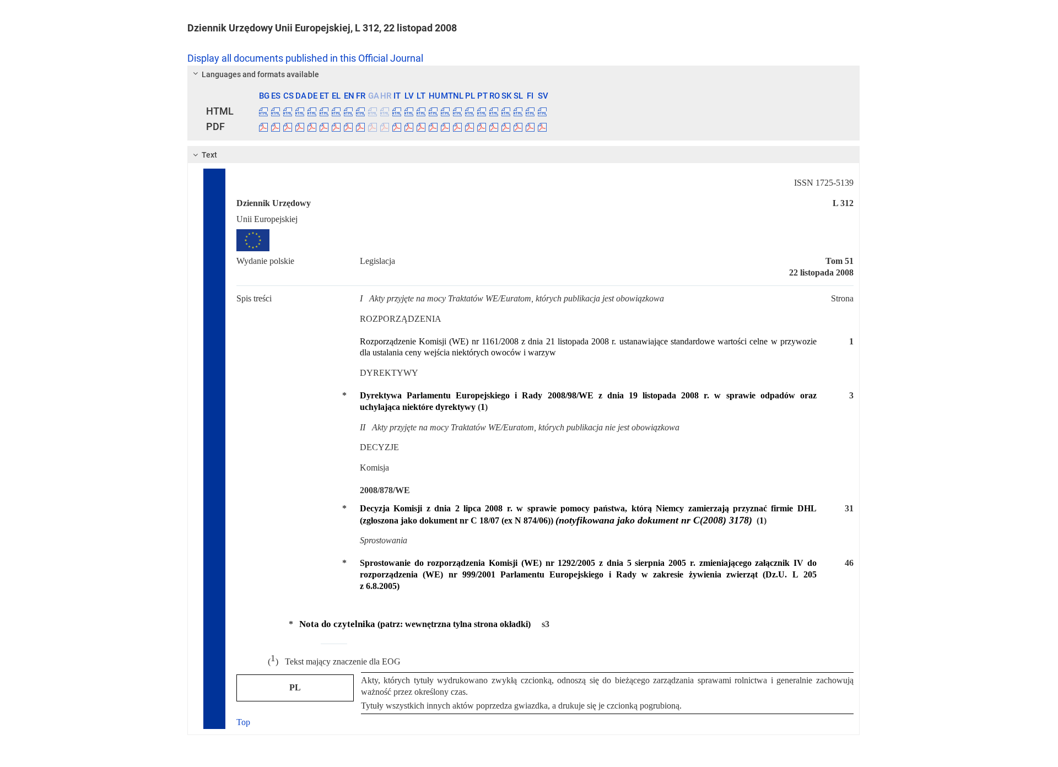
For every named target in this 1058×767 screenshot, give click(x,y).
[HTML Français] (360, 111)
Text (209, 154)
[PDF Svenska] (542, 127)
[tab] (523, 74)
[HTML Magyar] (433, 111)
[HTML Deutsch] (311, 111)
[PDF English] (348, 127)
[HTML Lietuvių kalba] (421, 111)
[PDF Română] (493, 127)
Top (243, 722)
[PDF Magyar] (433, 127)
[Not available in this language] (372, 111)
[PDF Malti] (445, 127)
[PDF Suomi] (530, 127)
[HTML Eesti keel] (324, 111)
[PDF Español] (275, 127)
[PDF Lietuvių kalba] (421, 127)
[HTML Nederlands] (457, 111)
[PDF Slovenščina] (518, 127)
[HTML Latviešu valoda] (408, 111)
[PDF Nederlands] (457, 127)
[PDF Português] (481, 127)
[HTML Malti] (445, 111)
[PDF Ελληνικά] (336, 127)
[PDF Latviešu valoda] (408, 127)
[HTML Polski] (469, 111)
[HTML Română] (493, 111)
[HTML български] (263, 111)
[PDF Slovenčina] (505, 127)
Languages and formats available (260, 74)
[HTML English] (348, 111)
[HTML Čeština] (287, 111)
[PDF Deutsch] (311, 127)
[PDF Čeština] (287, 127)
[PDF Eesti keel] (324, 127)
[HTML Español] (275, 111)
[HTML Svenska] (542, 111)
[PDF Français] (360, 127)
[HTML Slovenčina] (505, 111)
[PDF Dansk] (299, 127)
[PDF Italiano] (396, 127)
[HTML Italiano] (396, 111)
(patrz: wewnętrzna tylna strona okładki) (415, 624)
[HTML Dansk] (299, 111)
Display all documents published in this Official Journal (305, 58)
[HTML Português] (481, 111)
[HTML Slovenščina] (518, 111)
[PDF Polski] (469, 127)
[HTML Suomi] (530, 111)
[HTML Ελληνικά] (336, 111)
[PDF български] (263, 127)
